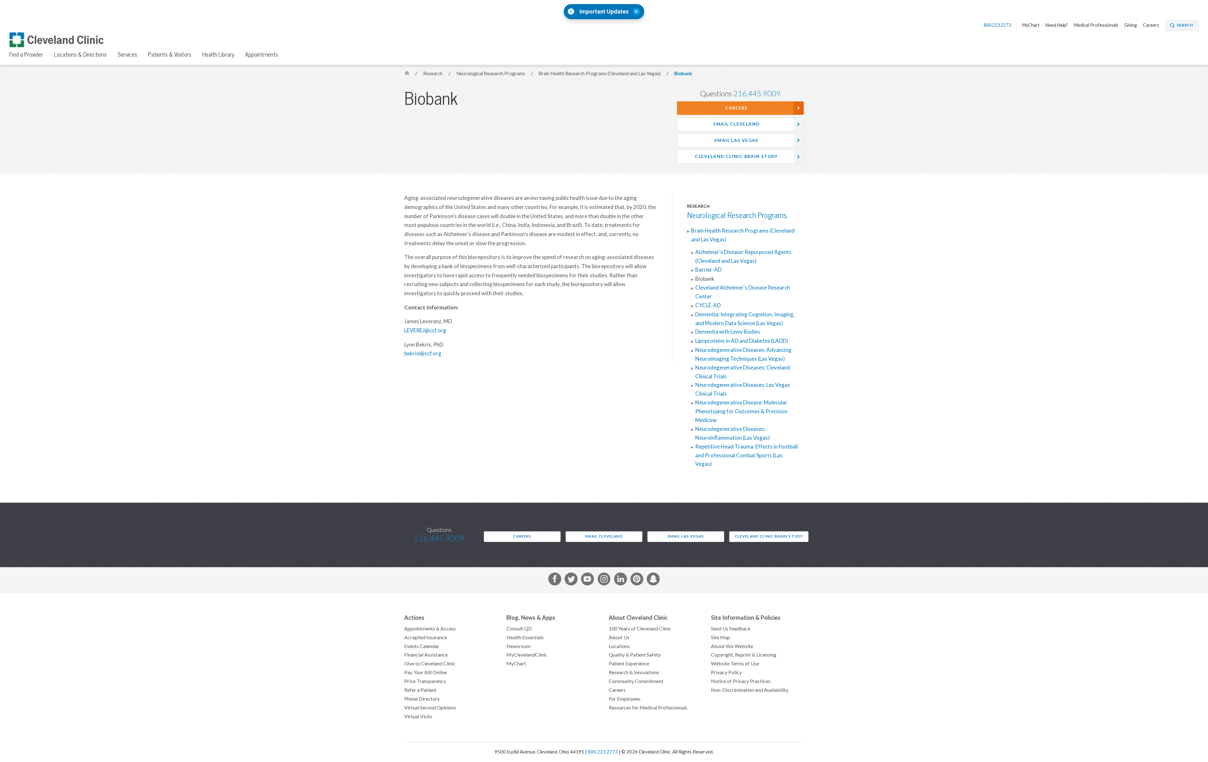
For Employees (624, 699)
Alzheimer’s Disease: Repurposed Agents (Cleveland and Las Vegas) (743, 256)
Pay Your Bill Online (425, 672)
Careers (1151, 25)
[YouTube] (587, 580)
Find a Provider (26, 54)
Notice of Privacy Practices (740, 681)
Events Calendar (421, 646)
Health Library (218, 54)
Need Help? (1056, 25)
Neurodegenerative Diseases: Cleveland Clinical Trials (742, 372)
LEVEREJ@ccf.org (425, 330)
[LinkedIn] (620, 580)
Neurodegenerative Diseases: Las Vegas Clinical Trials (742, 389)
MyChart (1031, 25)
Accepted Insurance (425, 637)
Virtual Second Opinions (430, 707)
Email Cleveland (736, 124)
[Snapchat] (653, 580)
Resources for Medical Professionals (648, 707)
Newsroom (518, 646)
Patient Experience (629, 663)
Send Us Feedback (731, 628)
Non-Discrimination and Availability (749, 690)
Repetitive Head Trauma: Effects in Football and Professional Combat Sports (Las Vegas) (746, 455)
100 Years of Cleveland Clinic (640, 628)
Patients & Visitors (169, 54)
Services (127, 54)
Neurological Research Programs (491, 73)
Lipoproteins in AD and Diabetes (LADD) (741, 340)
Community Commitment (636, 681)
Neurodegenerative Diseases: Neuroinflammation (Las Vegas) (732, 433)
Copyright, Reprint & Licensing (743, 655)
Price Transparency (425, 681)
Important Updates (604, 11)
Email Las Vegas (736, 140)
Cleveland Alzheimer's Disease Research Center (742, 292)
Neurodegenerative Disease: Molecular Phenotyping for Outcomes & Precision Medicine (741, 411)
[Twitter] (571, 580)
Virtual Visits (418, 716)
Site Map (720, 637)
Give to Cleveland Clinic (430, 663)
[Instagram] (604, 580)
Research (433, 73)
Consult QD (519, 628)
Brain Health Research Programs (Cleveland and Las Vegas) (600, 73)
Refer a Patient (420, 690)
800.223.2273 (998, 25)
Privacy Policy (726, 672)
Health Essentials (525, 637)
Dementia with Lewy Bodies (727, 331)
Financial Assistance (426, 655)
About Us (619, 637)
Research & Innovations (634, 672)
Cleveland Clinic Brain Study (736, 156)
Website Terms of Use (735, 663)
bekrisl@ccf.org (422, 353)
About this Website (732, 646)
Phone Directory (422, 699)
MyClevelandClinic (526, 655)
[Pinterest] (636, 580)
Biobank (683, 73)
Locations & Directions (80, 54)
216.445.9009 (756, 93)
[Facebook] (554, 580)
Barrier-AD (708, 269)
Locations (619, 646)
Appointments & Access (430, 628)
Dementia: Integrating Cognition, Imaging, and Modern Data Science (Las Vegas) (745, 319)
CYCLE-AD (708, 305)
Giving (1130, 25)
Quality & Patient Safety (635, 655)
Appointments (261, 54)
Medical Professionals (1096, 25)
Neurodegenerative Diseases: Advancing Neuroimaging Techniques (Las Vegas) (743, 354)
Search (1185, 25)
